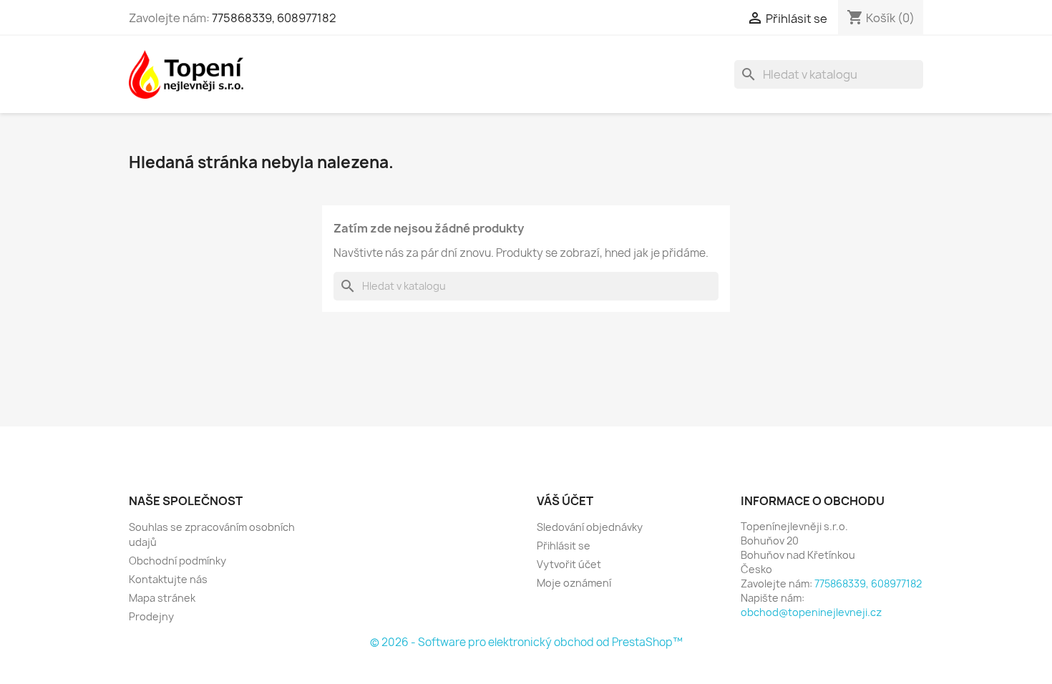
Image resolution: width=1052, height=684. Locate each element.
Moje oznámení (574, 583)
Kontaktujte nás (168, 579)
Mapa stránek (162, 598)
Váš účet (565, 501)
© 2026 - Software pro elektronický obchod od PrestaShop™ (526, 642)
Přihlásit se (563, 545)
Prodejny (151, 616)
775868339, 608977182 (274, 18)
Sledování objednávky (590, 527)
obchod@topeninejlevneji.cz (811, 612)
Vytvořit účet (569, 564)
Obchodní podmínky (177, 560)
